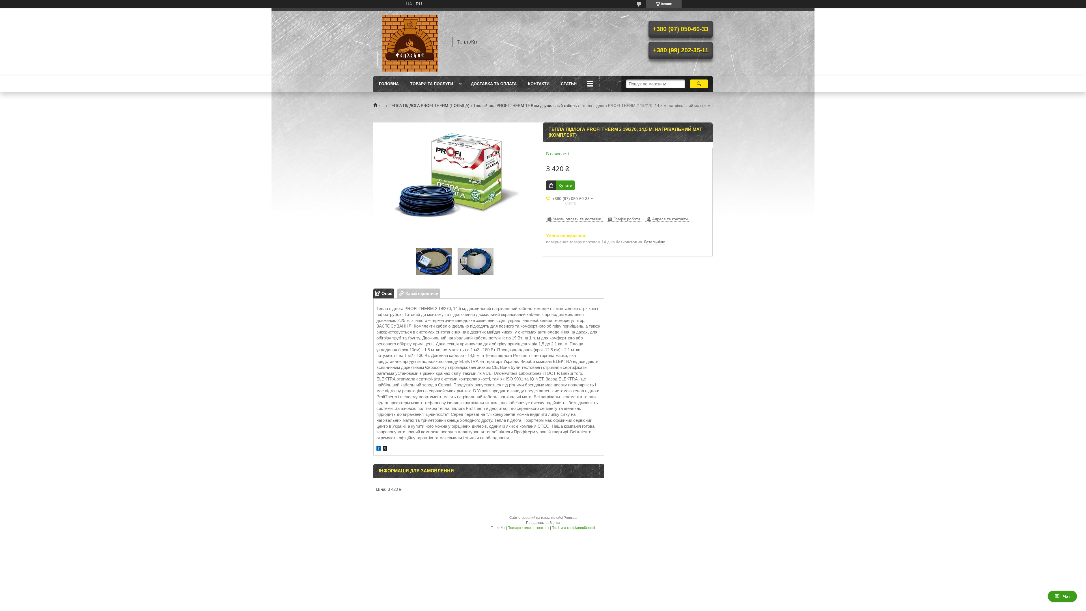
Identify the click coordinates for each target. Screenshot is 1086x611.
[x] (385, 449)
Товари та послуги (431, 83)
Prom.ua (570, 518)
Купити (565, 185)
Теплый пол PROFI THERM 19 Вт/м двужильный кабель (525, 105)
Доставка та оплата (494, 83)
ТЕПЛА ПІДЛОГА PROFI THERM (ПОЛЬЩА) (429, 105)
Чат (1066, 596)
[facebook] (378, 449)
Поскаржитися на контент (528, 528)
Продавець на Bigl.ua (543, 523)
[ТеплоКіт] (410, 42)
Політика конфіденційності (573, 528)
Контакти (539, 83)
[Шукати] (699, 83)
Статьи (569, 83)
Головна (389, 83)
